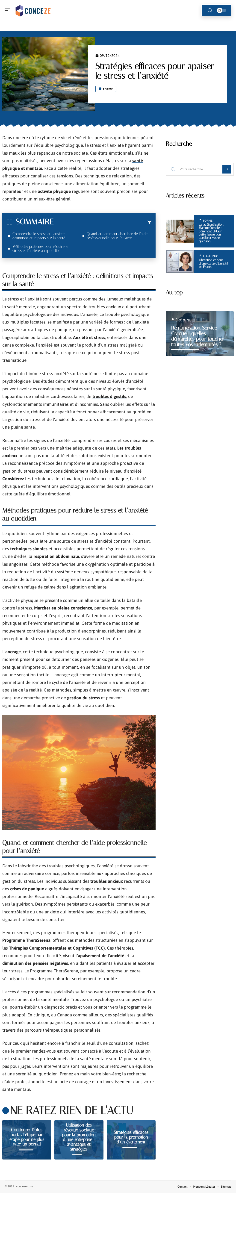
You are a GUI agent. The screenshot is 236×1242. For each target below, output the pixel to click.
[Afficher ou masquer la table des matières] (102, 222)
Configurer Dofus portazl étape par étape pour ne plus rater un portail (26, 1137)
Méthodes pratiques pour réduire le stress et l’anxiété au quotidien (40, 248)
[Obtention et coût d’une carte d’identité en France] (180, 261)
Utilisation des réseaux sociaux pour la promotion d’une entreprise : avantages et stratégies (79, 1137)
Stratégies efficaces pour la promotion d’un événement (131, 1137)
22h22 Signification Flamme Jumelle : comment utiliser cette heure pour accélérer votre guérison (211, 233)
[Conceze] (33, 10)
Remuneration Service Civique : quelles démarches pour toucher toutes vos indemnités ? (197, 336)
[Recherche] (210, 10)
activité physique (54, 191)
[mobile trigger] (8, 10)
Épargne (183, 320)
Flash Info (210, 256)
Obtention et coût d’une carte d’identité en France (213, 263)
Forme (108, 89)
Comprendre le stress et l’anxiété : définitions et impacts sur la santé (39, 236)
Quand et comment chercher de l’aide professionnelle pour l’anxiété (117, 236)
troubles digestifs (109, 396)
